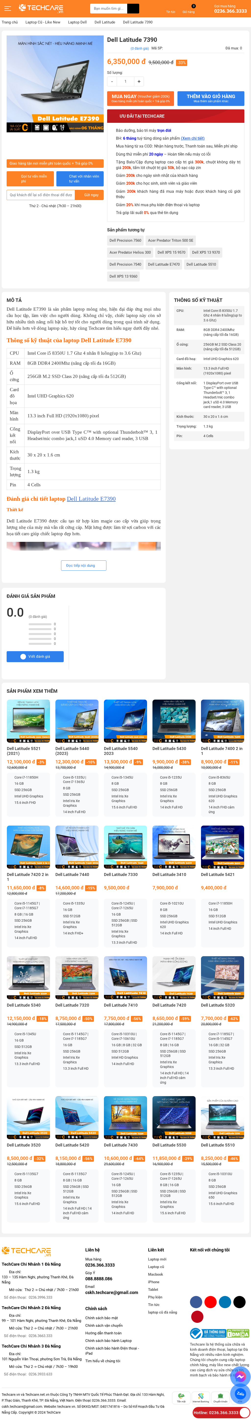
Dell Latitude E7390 (91, 499)
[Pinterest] (197, 1317)
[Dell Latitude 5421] (222, 847)
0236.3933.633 (40, 1374)
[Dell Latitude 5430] (174, 721)
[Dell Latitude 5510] (222, 1117)
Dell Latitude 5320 (218, 1005)
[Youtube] (210, 1302)
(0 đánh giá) (140, 48)
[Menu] (8, 8)
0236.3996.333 (40, 1297)
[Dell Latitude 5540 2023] (125, 721)
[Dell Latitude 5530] (174, 1117)
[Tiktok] (239, 1302)
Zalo (240, 1394)
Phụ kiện (155, 1297)
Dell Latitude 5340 (24, 1005)
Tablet (153, 1289)
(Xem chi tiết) (193, 138)
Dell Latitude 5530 (169, 1145)
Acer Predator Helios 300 (130, 252)
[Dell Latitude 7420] (174, 977)
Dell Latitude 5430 (169, 748)
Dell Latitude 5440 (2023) (72, 751)
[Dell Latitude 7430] (125, 1117)
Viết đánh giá (39, 656)
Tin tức (154, 1305)
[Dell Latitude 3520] (28, 1117)
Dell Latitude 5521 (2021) (24, 751)
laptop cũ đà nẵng (162, 1312)
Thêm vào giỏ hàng (211, 98)
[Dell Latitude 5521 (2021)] (28, 721)
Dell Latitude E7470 (164, 264)
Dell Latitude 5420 (72, 1145)
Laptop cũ (156, 1267)
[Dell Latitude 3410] (174, 847)
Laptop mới (157, 1259)
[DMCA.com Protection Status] (237, 1333)
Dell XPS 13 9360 (123, 276)
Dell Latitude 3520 (24, 1145)
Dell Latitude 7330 (121, 874)
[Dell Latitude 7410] (125, 977)
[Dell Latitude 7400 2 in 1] (222, 721)
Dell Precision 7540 (125, 264)
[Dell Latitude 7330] (125, 847)
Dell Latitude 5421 (218, 874)
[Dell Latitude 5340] (28, 977)
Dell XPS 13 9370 (206, 252)
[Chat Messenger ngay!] (240, 1376)
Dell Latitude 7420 (169, 1005)
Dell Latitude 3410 (169, 874)
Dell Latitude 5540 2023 (121, 751)
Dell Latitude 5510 (201, 264)
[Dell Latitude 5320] (222, 977)
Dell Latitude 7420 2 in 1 (27, 877)
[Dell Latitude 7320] (77, 977)
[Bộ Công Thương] (208, 1333)
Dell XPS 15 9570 (171, 252)
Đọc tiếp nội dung (81, 565)
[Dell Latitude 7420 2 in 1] (28, 847)
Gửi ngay (91, 195)
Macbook (155, 1274)
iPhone (153, 1282)
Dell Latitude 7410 (121, 1005)
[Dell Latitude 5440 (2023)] (77, 721)
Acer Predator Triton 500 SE (170, 240)
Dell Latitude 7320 (72, 1005)
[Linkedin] (225, 1302)
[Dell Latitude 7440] (77, 847)
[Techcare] (41, 8)
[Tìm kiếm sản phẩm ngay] (133, 8)
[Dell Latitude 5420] (77, 1117)
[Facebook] (196, 1302)
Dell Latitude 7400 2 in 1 (221, 751)
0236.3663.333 (40, 1336)
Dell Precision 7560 (125, 240)
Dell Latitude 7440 (72, 874)
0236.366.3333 (230, 11)
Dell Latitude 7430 (121, 1145)
